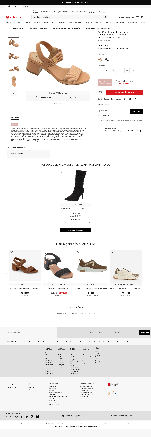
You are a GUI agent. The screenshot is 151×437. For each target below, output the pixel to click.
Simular (136, 111)
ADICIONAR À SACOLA (75, 230)
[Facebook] (21, 417)
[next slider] (6, 274)
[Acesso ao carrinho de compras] (142, 18)
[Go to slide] (54, 103)
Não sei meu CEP (103, 116)
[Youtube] (16, 417)
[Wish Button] (100, 92)
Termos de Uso (66, 423)
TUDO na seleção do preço (75, 2)
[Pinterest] (11, 417)
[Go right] (14, 93)
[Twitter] (27, 417)
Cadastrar (144, 332)
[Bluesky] (37, 417)
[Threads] (32, 417)
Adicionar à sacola (124, 92)
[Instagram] (6, 417)
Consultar (132, 131)
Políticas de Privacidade (53, 423)
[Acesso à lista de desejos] (137, 18)
